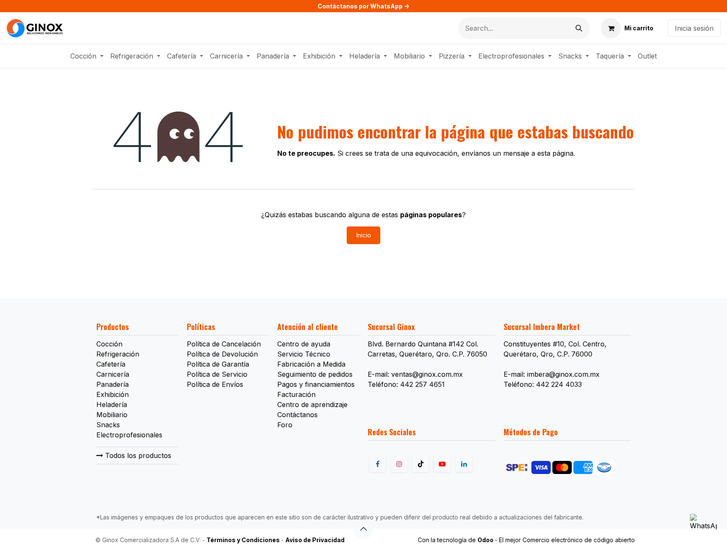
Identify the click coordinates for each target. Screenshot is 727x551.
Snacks (108, 425)
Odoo (486, 539)
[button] (363, 529)
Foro (284, 425)
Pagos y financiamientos (316, 384)
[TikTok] (420, 463)
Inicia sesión (694, 28)
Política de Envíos (215, 384)
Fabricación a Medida (311, 364)
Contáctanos (297, 414)
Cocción (109, 344)
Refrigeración (117, 354)
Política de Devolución (222, 354)
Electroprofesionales (129, 435)
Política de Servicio (217, 374)
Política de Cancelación (224, 344)
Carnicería (112, 374)
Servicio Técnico (303, 354)
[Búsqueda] (579, 28)
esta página (555, 153)
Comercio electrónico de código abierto (579, 539)
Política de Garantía (218, 364)
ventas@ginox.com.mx (427, 374)
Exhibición (112, 394)
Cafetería (110, 364)
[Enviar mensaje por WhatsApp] (703, 527)
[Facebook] (377, 463)
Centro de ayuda (303, 344)
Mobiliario (111, 414)
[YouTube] (442, 463)
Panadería (112, 384)
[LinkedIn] (464, 463)
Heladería (111, 404)
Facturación (296, 394)
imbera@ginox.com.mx (563, 374)
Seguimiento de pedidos (315, 374)
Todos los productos (137, 455)
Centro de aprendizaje (312, 404)
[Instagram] (399, 463)
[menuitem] (87, 56)
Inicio (363, 235)
